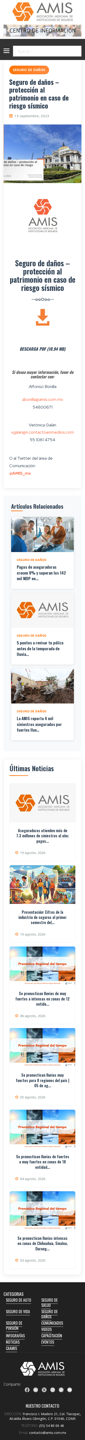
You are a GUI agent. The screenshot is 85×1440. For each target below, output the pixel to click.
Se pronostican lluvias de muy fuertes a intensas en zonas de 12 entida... (42, 999)
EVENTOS (47, 1342)
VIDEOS (46, 1329)
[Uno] (42, 11)
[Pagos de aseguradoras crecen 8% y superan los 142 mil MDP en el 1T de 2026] (42, 534)
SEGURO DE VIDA (18, 1311)
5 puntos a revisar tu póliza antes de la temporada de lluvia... (40, 648)
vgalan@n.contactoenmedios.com (42, 432)
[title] (27, 1390)
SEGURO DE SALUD (49, 1302)
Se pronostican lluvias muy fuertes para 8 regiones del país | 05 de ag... (42, 1080)
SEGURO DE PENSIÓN (14, 1325)
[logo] (42, 1368)
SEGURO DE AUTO (18, 1300)
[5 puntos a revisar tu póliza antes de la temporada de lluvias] (42, 610)
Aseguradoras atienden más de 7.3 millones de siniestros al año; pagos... (42, 836)
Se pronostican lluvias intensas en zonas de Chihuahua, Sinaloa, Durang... (42, 1243)
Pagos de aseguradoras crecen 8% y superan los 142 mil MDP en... (41, 572)
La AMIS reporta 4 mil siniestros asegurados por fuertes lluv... (39, 724)
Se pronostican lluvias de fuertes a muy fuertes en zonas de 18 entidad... (42, 1162)
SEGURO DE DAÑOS (49, 1314)
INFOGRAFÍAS (15, 1335)
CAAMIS (11, 1348)
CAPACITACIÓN (51, 1335)
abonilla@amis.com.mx (42, 399)
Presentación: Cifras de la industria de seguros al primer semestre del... (42, 917)
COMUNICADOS (52, 1323)
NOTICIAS (13, 1342)
